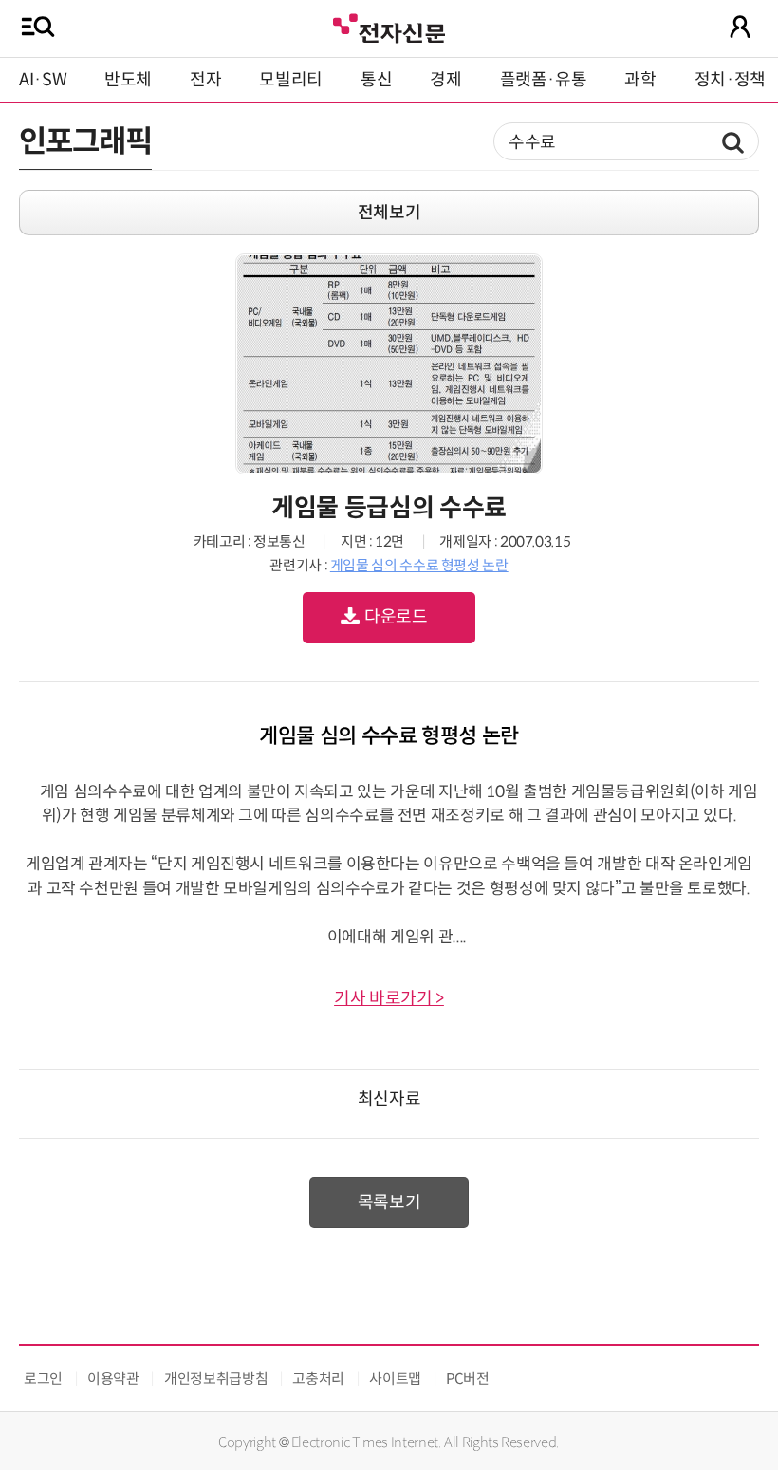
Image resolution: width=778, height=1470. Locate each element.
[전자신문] (389, 26)
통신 (376, 79)
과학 (640, 79)
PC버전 (468, 1378)
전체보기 (389, 212)
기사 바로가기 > (389, 998)
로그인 (43, 1378)
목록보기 (389, 1202)
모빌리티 (291, 79)
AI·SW (42, 79)
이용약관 (113, 1378)
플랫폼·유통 (543, 79)
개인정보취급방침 (216, 1378)
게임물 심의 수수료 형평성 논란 (419, 565)
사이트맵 (395, 1378)
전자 (205, 79)
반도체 (128, 79)
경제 (445, 79)
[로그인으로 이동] (740, 27)
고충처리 (318, 1378)
